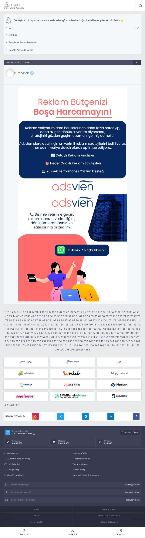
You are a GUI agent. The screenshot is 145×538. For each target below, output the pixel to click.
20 (60, 312)
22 (67, 312)
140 (139, 324)
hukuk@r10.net (132, 492)
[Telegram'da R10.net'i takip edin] (85, 416)
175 (36, 332)
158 (89, 328)
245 (117, 341)
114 (15, 324)
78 (138, 316)
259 (55, 345)
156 (80, 328)
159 (94, 328)
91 (51, 320)
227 (23, 341)
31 (101, 312)
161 (104, 328)
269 (107, 345)
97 (73, 320)
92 (54, 320)
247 (127, 341)
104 (105, 320)
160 (99, 328)
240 (91, 341)
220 (122, 337)
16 (46, 312)
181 (64, 332)
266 (91, 345)
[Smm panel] (72, 396)
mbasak (23, 73)
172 (22, 332)
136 (120, 324)
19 (56, 312)
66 (95, 316)
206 (53, 337)
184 (79, 332)
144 (21, 328)
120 (42, 324)
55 (54, 316)
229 (33, 341)
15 (43, 312)
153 (65, 328)
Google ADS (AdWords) (14, 475)
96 (69, 320)
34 (112, 312)
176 (41, 332)
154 (70, 328)
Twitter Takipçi (78, 469)
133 (105, 324)
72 (117, 316)
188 (98, 332)
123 (56, 324)
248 (132, 341)
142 (12, 328)
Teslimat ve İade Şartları (109, 516)
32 (104, 312)
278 (67, 349)
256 (39, 345)
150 (51, 328)
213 (88, 337)
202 (32, 337)
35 (115, 312)
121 (47, 324)
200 (21, 337)
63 (84, 316)
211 (78, 337)
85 (28, 320)
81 (14, 320)
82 (17, 320)
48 (28, 316)
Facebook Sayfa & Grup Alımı (85, 475)
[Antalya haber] (26, 373)
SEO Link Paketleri (12, 464)
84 (25, 320)
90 (47, 320)
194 (127, 332)
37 (123, 312)
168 (138, 328)
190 (108, 332)
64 (88, 316)
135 (115, 324)
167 (133, 328)
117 (28, 324)
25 (78, 312)
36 (119, 312)
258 (49, 345)
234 (59, 341)
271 (117, 345)
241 (96, 341)
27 (86, 312)
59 (69, 316)
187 (93, 332)
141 (7, 328)
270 (112, 345)
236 (70, 341)
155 (75, 328)
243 (106, 341)
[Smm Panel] (72, 384)
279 (72, 349)
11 (30, 312)
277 (62, 349)
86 (32, 320)
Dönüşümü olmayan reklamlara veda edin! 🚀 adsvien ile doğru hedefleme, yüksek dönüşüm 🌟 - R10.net (14, 5)
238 (80, 341)
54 (51, 316)
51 (40, 316)
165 (123, 328)
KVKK (36, 516)
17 (50, 312)
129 (86, 324)
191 (113, 332)
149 (46, 328)
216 (103, 337)
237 (75, 341)
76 (131, 316)
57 (62, 316)
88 (40, 320)
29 (93, 312)
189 (103, 332)
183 (74, 332)
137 (124, 324)
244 (112, 341)
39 (130, 312)
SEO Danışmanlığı (11, 469)
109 (129, 320)
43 (10, 316)
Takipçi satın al (119, 373)
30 (97, 312)
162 (109, 328)
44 (13, 316)
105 (109, 320)
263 (75, 345)
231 (44, 341)
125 (66, 324)
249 (138, 341)
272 (122, 345)
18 (53, 312)
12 (33, 312)
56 (58, 316)
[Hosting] (72, 362)
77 (135, 316)
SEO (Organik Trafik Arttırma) (17, 458)
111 (138, 320)
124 (61, 324)
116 (24, 324)
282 (88, 349)
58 (66, 316)
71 (114, 316)
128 (81, 324)
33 (108, 312)
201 (27, 337)
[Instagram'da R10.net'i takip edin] (35, 416)
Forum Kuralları (36, 522)
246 (122, 341)
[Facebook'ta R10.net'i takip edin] (136, 416)
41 (138, 312)
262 (70, 345)
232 (49, 341)
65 (92, 316)
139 (134, 324)
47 (25, 316)
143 (17, 328)
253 (23, 345)
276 (57, 349)
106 (114, 320)
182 (69, 332)
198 (12, 337)
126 (71, 324)
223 (138, 337)
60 (73, 316)
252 (18, 345)
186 (88, 332)
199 (17, 337)
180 (59, 332)
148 (41, 328)
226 (17, 341)
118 (33, 324)
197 (7, 337)
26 (82, 312)
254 (28, 345)
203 (37, 337)
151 (55, 328)
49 (32, 316)
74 (124, 316)
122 (51, 324)
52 (43, 316)
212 (83, 337)
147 (36, 328)
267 (97, 345)
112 (6, 324)
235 (64, 341)
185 (84, 332)
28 (89, 312)
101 (90, 320)
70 (110, 316)
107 (119, 320)
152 (60, 328)
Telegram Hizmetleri (81, 458)
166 (128, 328)
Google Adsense (11, 453)
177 (45, 332)
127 (76, 324)
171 (17, 332)
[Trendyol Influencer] (72, 373)
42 (6, 316)
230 (38, 341)
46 (21, 316)
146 (31, 328)
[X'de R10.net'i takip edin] (60, 416)
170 (13, 332)
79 (6, 320)
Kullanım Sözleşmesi (109, 522)
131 (95, 324)
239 (85, 341)
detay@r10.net (133, 500)
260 (60, 345)
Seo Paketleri (11, 404)
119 (37, 324)
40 (134, 312)
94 (62, 320)
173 (27, 332)
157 (85, 328)
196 (137, 332)
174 (31, 332)
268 (102, 345)
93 (58, 320)
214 (93, 337)
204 (42, 337)
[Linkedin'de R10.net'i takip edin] (110, 416)
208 (63, 337)
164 (118, 328)
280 (77, 349)
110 (134, 320)
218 (112, 337)
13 (36, 312)
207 (58, 337)
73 (121, 316)
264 (81, 345)
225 (12, 341)
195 (132, 332)
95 (66, 320)
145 (26, 328)
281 (83, 349)
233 (54, 341)
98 (77, 320)
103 (100, 320)
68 (103, 316)
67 (99, 316)
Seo (119, 361)
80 (10, 320)
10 (26, 312)
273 (127, 345)
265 (86, 345)
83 (21, 320)
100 (85, 320)
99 (81, 320)
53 (47, 316)
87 (36, 320)
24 (74, 312)
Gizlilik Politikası (108, 509)
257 (44, 345)
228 (28, 341)
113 (10, 324)
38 (127, 312)
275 (137, 345)
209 (68, 337)
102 (95, 320)
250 (8, 345)
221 (128, 337)
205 (48, 337)
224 (7, 341)
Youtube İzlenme (80, 464)
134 (110, 324)
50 (36, 316)
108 (124, 320)
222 (132, 337)
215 (98, 337)
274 (132, 345)
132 (100, 324)
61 (77, 316)
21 (63, 312)
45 (17, 316)
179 (55, 332)
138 (129, 324)
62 (80, 316)
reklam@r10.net (132, 484)
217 (108, 337)
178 (50, 332)
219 (117, 337)
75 (128, 316)
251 (13, 345)
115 (19, 324)
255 (34, 345)
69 (107, 316)
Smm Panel (25, 361)
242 (101, 341)
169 (8, 332)
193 (122, 332)
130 (91, 324)
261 (65, 345)
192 (117, 332)
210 (74, 337)
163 (114, 328)
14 (40, 312)
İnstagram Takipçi (80, 453)
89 (43, 320)
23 (71, 312)
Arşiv (36, 509)
